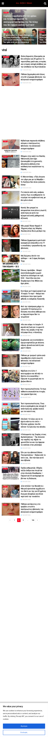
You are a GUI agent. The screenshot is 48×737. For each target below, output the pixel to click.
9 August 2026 (26, 203)
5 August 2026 (26, 320)
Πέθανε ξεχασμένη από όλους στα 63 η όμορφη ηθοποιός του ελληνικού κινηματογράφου (33, 77)
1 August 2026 (26, 515)
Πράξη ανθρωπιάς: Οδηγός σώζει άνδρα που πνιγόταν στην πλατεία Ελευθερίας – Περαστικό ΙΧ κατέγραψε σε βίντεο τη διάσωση (32, 473)
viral (6, 12)
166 (33, 520)
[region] (24, 720)
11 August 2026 (26, 70)
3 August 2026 (26, 463)
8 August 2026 (26, 221)
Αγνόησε (24, 726)
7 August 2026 (26, 251)
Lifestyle (7, 226)
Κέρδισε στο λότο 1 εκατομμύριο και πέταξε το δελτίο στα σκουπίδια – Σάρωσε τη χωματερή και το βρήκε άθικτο (32, 376)
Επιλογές (24, 732)
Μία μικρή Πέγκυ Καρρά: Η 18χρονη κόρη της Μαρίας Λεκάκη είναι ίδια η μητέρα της (33, 228)
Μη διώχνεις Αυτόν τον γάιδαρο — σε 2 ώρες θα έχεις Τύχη (33, 258)
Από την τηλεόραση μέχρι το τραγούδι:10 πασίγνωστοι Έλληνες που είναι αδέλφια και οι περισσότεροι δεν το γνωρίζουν (33, 311)
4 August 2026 (26, 397)
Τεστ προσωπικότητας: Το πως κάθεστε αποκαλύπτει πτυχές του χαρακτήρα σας (33, 391)
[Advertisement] (24, 112)
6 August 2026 (26, 286)
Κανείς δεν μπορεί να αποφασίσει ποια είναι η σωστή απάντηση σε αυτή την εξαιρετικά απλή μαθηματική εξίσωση (33, 213)
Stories (6, 56)
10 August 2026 (26, 82)
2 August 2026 (26, 499)
